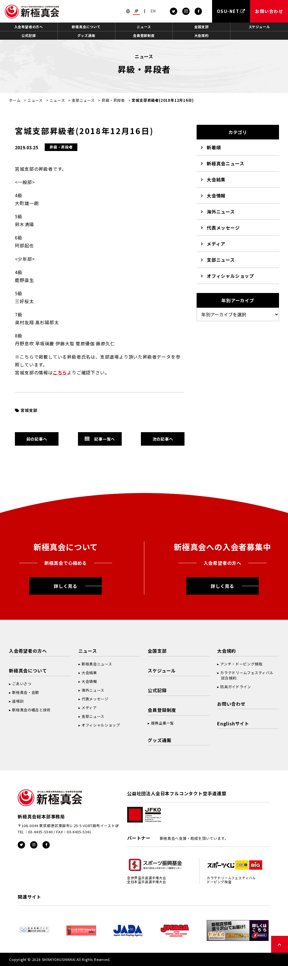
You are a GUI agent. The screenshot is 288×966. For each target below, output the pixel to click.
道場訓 (18, 701)
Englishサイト (233, 723)
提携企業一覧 (162, 723)
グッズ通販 (86, 35)
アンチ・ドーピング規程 (241, 664)
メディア (216, 243)
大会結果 (216, 179)
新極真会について (86, 26)
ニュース (144, 26)
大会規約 (201, 35)
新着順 (214, 147)
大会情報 (216, 195)
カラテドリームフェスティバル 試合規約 (245, 675)
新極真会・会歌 (25, 692)
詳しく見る (65, 586)
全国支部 (201, 26)
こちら (60, 372)
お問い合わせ (231, 703)
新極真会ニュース (225, 163)
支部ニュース (83, 100)
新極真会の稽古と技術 (31, 709)
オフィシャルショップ (230, 275)
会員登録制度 (144, 35)
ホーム (15, 100)
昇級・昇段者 (113, 100)
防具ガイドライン (235, 686)
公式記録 (28, 35)
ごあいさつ (21, 683)
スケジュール (259, 26)
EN (153, 11)
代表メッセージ (223, 227)
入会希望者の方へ (28, 26)
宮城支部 (29, 410)
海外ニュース (221, 211)
